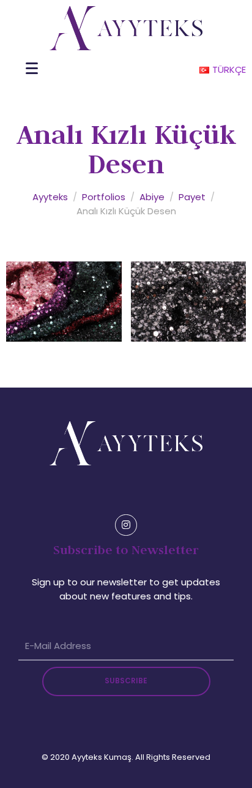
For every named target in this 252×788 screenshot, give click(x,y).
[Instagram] (125, 525)
